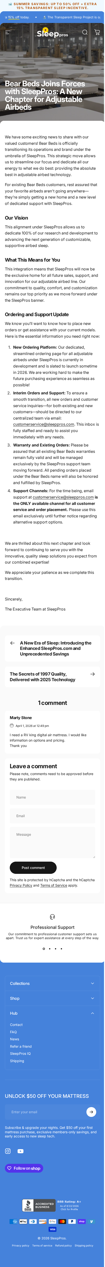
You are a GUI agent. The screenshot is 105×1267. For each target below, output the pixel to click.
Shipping (17, 1072)
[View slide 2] (49, 949)
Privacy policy (18, 1257)
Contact (16, 1036)
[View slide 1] (44, 949)
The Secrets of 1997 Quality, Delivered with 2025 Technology (42, 676)
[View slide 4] (61, 949)
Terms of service (40, 1257)
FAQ (13, 1044)
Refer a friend (21, 1058)
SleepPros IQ (20, 1065)
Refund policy (61, 1257)
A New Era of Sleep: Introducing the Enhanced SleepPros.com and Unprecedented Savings (55, 648)
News (14, 1051)
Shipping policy (82, 1257)
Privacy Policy (21, 885)
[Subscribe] (88, 1124)
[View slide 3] (55, 949)
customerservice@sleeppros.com (43, 424)
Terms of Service (53, 885)
